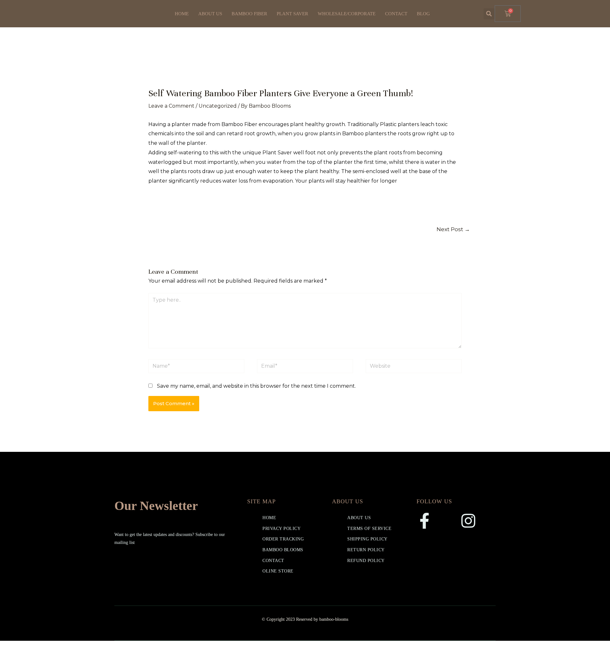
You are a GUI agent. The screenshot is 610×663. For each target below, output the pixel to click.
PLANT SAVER (292, 13)
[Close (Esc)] (70, 647)
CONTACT (396, 13)
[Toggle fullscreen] (29, 647)
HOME (182, 13)
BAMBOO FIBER (249, 13)
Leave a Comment (171, 106)
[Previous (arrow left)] (9, 658)
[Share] (50, 647)
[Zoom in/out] (9, 647)
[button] (489, 13)
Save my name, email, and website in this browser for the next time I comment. (256, 386)
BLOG (423, 13)
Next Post (453, 229)
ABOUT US (210, 13)
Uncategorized (218, 106)
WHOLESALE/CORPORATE (347, 13)
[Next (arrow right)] (29, 658)
